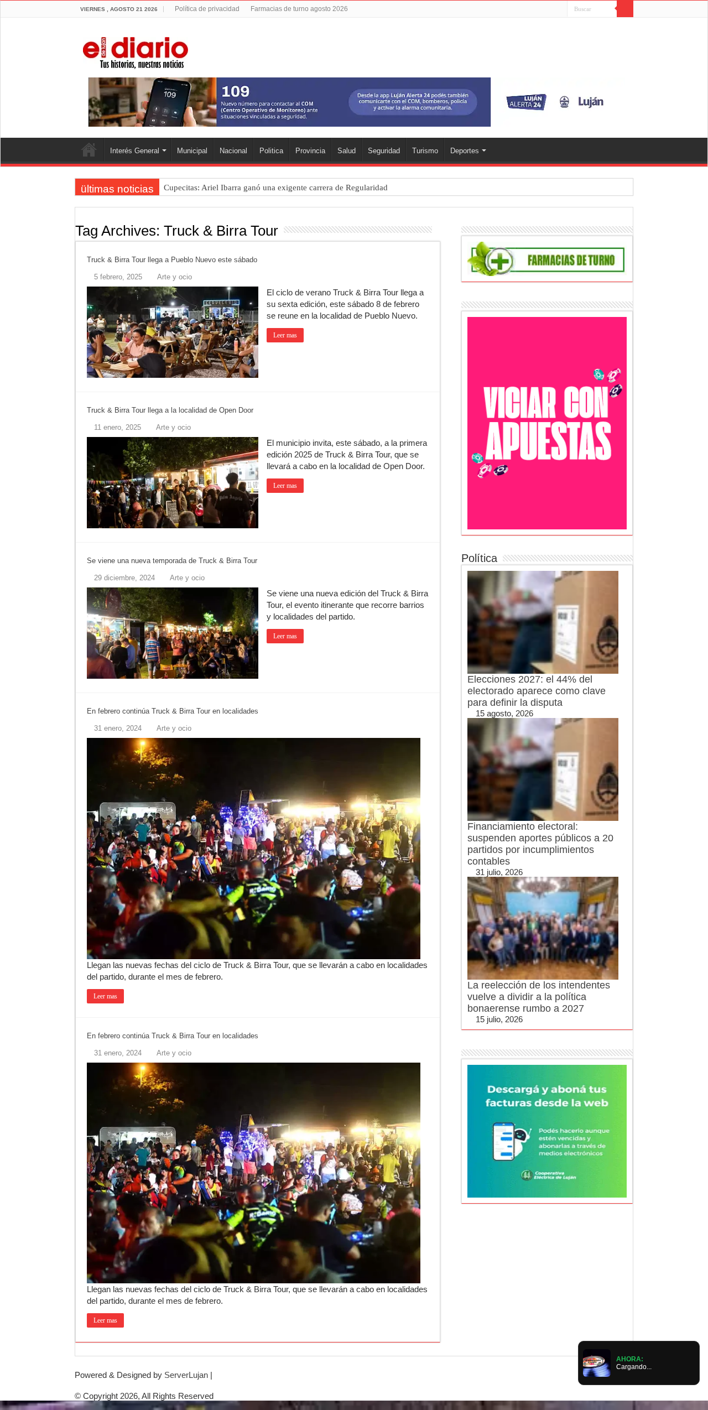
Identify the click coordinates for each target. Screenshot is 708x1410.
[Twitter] (538, 9)
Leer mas (285, 335)
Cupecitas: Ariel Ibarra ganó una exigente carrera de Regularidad (276, 187)
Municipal (192, 151)
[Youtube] (548, 9)
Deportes (464, 151)
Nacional (233, 151)
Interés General (134, 151)
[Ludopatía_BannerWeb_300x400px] (547, 422)
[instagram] (559, 9)
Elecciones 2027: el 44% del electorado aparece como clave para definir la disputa (536, 691)
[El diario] (135, 51)
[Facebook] (527, 9)
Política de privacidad (207, 9)
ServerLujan (186, 1375)
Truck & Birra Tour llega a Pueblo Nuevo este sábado (172, 260)
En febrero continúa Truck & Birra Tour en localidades (172, 711)
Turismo (425, 151)
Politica (271, 151)
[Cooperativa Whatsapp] (547, 1130)
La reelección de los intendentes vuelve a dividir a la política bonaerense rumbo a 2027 (538, 997)
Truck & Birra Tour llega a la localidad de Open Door (170, 410)
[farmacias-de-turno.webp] (547, 258)
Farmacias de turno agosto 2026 (299, 9)
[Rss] (517, 9)
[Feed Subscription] (437, 230)
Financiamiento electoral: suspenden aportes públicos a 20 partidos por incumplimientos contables (540, 844)
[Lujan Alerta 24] (354, 101)
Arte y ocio (174, 277)
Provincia (310, 151)
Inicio (89, 149)
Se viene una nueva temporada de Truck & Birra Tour (172, 560)
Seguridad (384, 151)
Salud (346, 151)
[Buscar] (625, 9)
